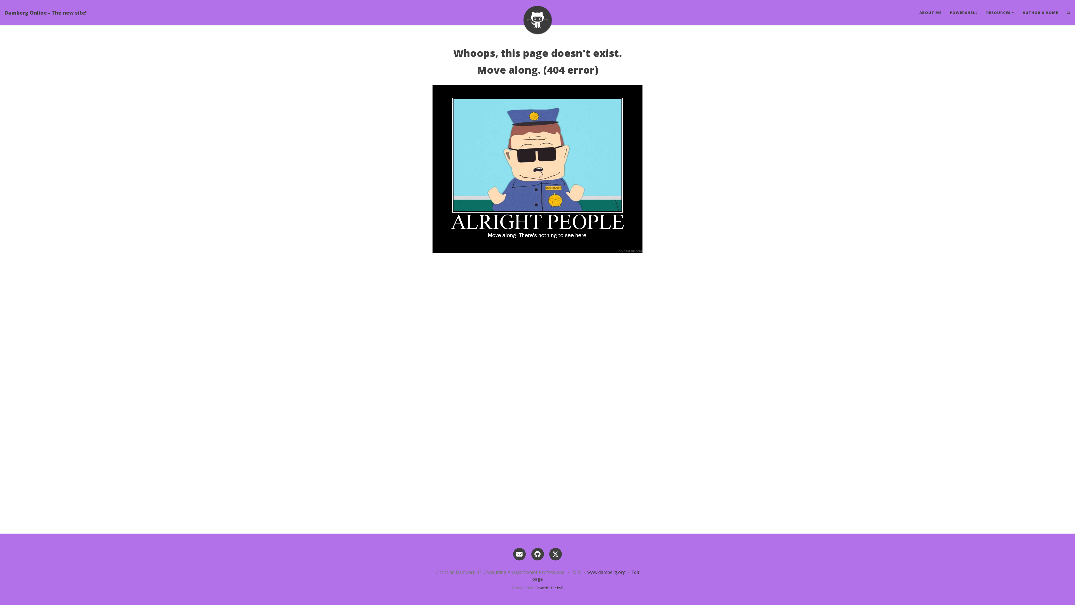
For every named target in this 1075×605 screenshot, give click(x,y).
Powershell (964, 12)
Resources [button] (998, 12)
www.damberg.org (606, 572)
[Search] (1066, 13)
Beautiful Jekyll (549, 587)
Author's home (1040, 12)
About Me (930, 12)
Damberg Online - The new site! (45, 12)
